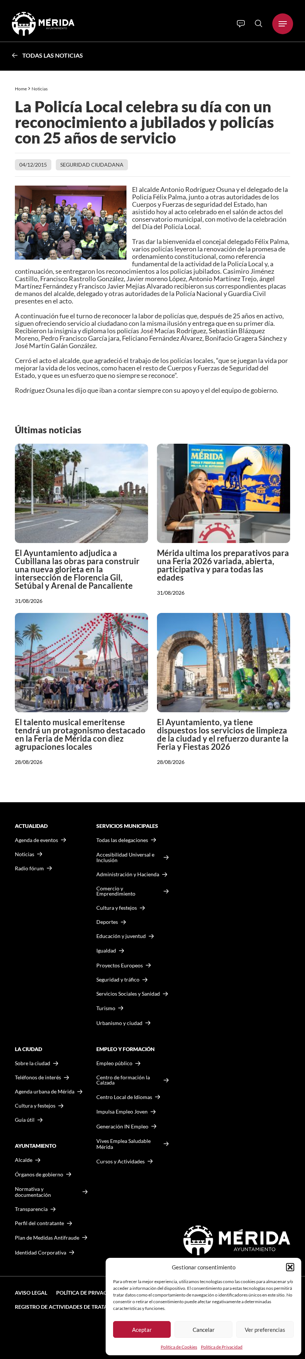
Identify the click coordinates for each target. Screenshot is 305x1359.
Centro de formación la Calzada (123, 1080)
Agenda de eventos (36, 840)
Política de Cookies (179, 1347)
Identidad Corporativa (40, 1252)
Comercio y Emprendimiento (115, 891)
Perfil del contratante (39, 1223)
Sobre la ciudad (32, 1063)
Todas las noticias (52, 55)
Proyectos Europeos (119, 965)
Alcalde (23, 1160)
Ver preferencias (265, 1329)
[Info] (241, 24)
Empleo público (114, 1063)
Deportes (107, 922)
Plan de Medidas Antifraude (47, 1237)
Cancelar (204, 1329)
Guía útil (25, 1119)
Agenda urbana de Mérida (44, 1091)
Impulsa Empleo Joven (122, 1111)
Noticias (40, 88)
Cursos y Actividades (120, 1161)
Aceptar (142, 1329)
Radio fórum (29, 868)
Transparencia (31, 1209)
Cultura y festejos (35, 1105)
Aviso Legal (31, 1292)
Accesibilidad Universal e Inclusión (125, 857)
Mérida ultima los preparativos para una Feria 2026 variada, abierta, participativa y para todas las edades (223, 565)
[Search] (258, 23)
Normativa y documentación (33, 1192)
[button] (290, 1267)
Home (21, 88)
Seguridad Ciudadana (91, 164)
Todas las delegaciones (122, 840)
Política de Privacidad (222, 1347)
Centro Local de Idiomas (124, 1097)
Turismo (105, 1008)
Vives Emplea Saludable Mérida (123, 1144)
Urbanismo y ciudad (119, 1023)
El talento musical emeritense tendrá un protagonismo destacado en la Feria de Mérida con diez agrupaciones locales (80, 734)
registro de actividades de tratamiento (71, 1307)
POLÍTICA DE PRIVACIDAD (87, 1292)
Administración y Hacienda (127, 874)
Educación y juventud (121, 936)
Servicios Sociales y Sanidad (128, 993)
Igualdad (106, 950)
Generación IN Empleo (122, 1126)
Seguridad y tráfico (117, 979)
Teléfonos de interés (38, 1077)
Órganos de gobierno (39, 1174)
